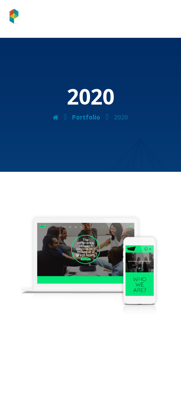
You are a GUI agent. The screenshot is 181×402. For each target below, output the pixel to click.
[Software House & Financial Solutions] (33, 16)
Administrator (68, 309)
